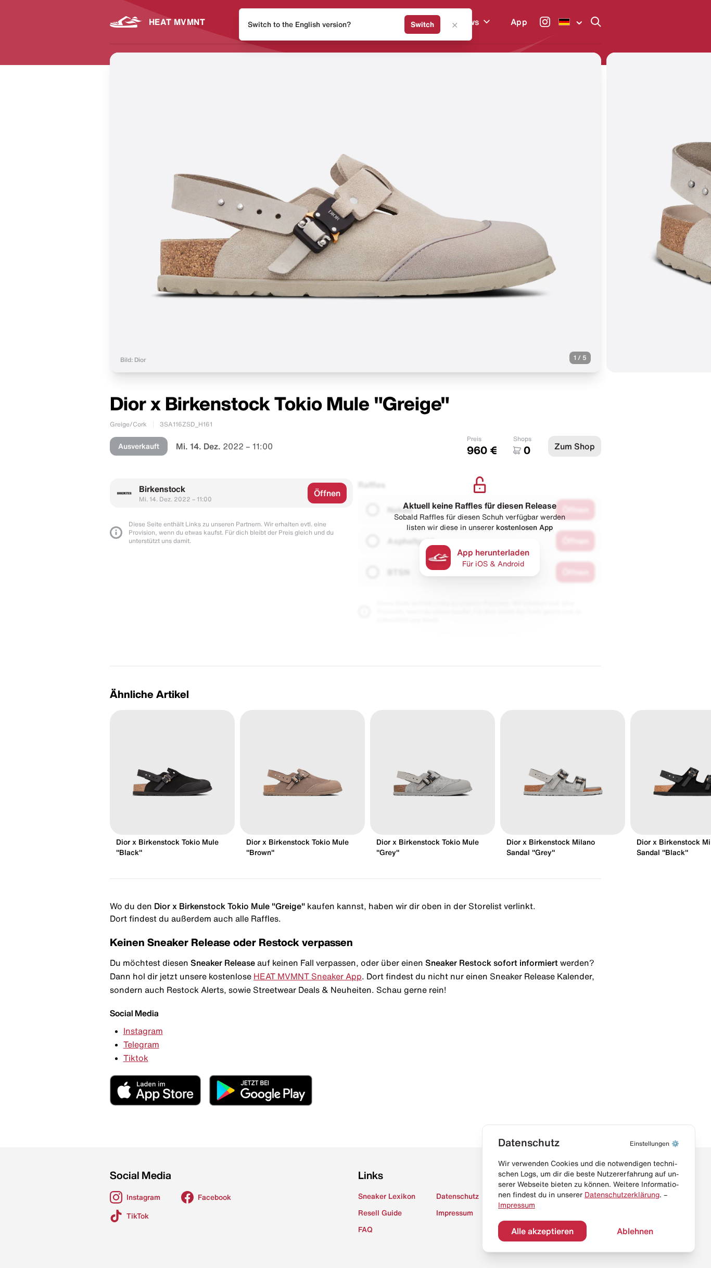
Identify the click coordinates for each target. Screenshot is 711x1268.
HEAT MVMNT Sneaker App (307, 976)
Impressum (516, 1205)
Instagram (143, 1031)
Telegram (141, 1044)
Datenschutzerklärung (622, 1194)
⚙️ (654, 1143)
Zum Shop (574, 446)
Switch (422, 24)
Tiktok (135, 1058)
